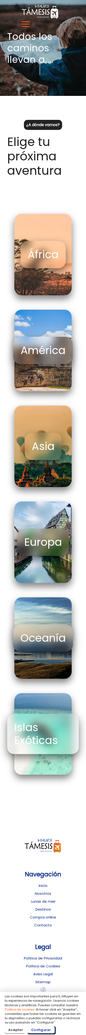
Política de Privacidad (43, 958)
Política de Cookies (43, 966)
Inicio (43, 885)
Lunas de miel (43, 901)
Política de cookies (19, 1009)
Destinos (43, 909)
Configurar (41, 1030)
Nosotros (43, 893)
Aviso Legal (43, 974)
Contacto (43, 925)
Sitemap (43, 981)
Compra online (43, 917)
